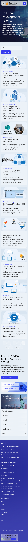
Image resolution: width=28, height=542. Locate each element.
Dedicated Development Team (9, 452)
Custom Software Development (10, 447)
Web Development (6, 449)
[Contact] (24, 3)
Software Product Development (10, 457)
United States (6, 396)
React (2, 504)
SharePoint (4, 512)
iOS (2, 520)
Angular (3, 509)
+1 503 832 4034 (9, 384)
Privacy (10, 527)
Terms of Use (4, 527)
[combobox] (11, 48)
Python (3, 501)
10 (7, 347)
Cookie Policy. (6, 539)
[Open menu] (3, 3)
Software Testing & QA (7, 465)
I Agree (13, 539)
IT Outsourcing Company (8, 494)
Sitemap (20, 527)
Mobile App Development (8, 463)
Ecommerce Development (8, 460)
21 (16, 347)
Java (2, 507)
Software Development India (9, 483)
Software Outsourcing (7, 491)
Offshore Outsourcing (7, 478)
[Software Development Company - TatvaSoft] (11, 3)
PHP (2, 517)
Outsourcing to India (7, 489)
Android (3, 523)
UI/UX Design (4, 468)
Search (4, 52)
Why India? (4, 475)
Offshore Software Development (10, 481)
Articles (15, 527)
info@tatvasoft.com (10, 388)
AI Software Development (8, 455)
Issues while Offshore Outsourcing (10, 486)
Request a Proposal (8, 377)
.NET (2, 515)
